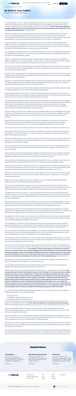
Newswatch (38, 2)
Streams (48, 2)
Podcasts (43, 2)
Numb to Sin (56, 354)
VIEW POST (8, 363)
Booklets (33, 2)
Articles (24, 2)
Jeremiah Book (9, 354)
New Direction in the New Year (38, 354)
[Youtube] (54, 387)
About (49, 4)
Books (28, 2)
